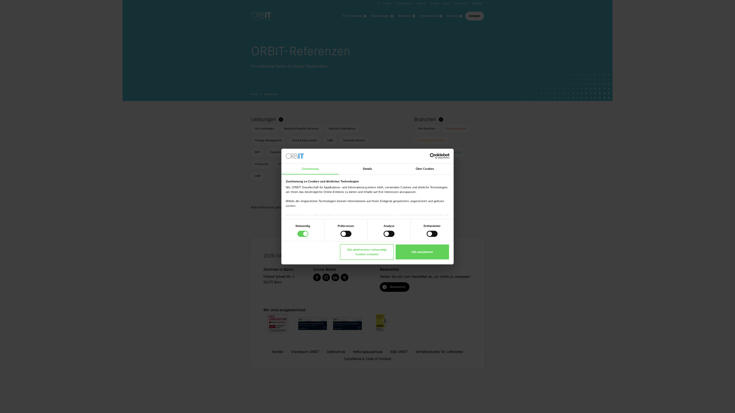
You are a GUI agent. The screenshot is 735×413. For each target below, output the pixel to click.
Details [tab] (367, 168)
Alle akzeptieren (422, 252)
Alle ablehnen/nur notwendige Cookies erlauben (367, 252)
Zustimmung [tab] (310, 168)
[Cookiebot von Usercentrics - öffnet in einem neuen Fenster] (432, 156)
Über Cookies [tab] (425, 168)
